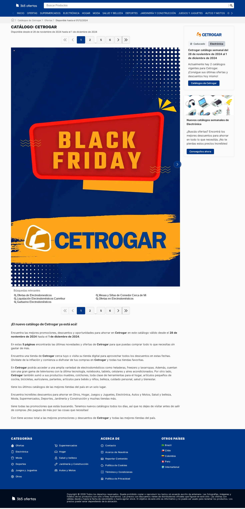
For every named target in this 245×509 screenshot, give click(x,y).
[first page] (65, 40)
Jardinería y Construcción (158, 13)
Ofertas (32, 13)
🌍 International (170, 467)
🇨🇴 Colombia (169, 456)
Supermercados (50, 13)
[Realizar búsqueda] (231, 5)
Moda (96, 13)
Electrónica (71, 13)
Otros (19, 476)
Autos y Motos (215, 13)
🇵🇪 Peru (166, 461)
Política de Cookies (116, 465)
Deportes (132, 13)
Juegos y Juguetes (190, 13)
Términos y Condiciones (118, 472)
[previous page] (72, 40)
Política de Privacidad (117, 478)
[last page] (126, 40)
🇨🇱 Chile (166, 450)
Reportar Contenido (116, 458)
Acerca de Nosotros (116, 452)
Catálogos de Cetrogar (29, 20)
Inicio (20, 13)
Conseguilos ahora (200, 151)
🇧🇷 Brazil (167, 445)
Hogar (86, 13)
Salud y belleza (112, 13)
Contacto (110, 445)
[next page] (118, 40)
